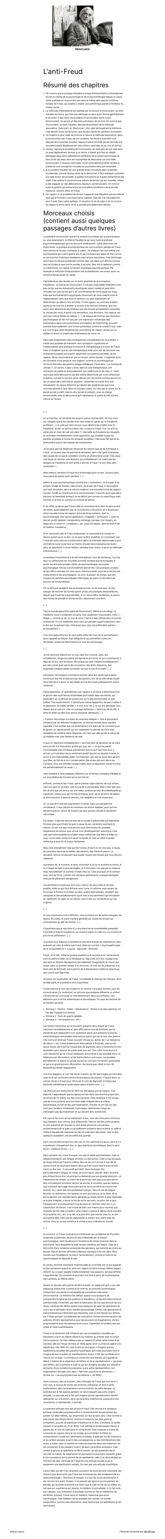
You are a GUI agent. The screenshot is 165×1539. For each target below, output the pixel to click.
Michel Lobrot (17, 1531)
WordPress (149, 1531)
